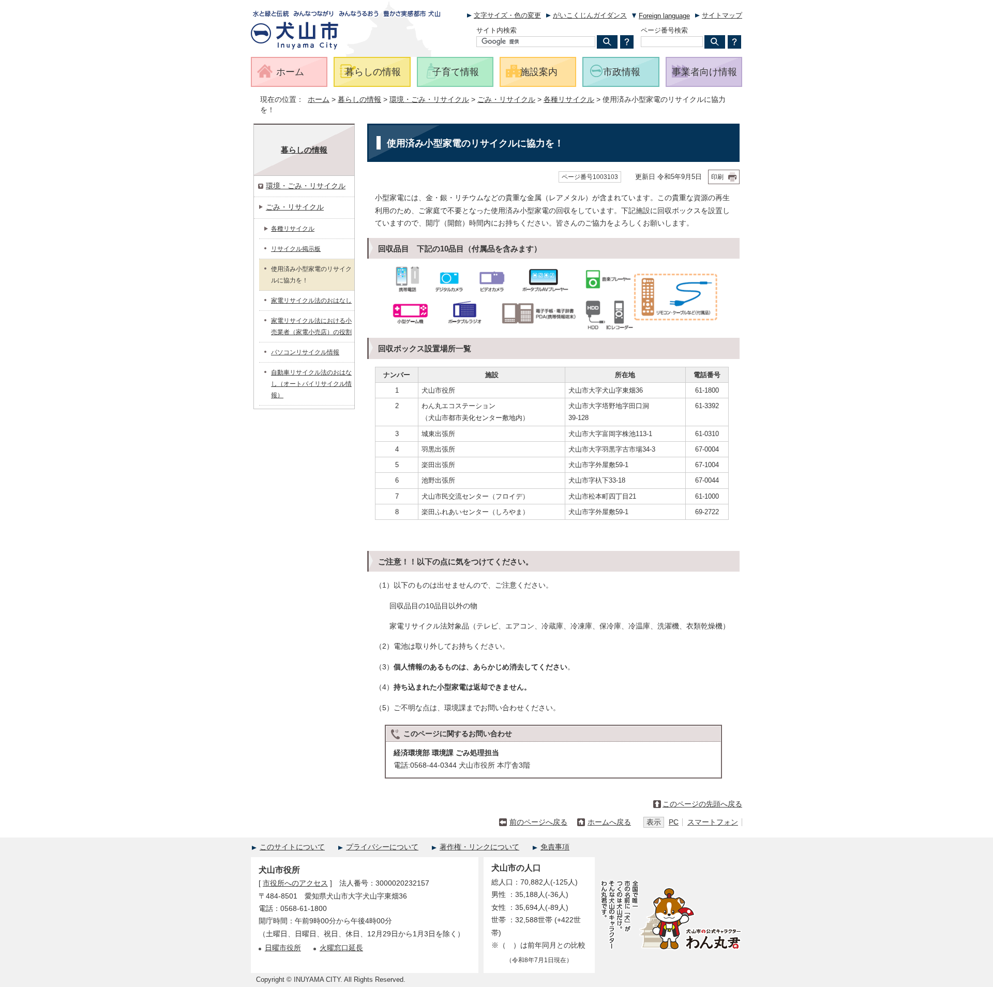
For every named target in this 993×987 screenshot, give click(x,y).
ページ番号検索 (664, 30)
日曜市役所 (283, 948)
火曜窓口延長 (341, 948)
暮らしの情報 (359, 99)
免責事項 (554, 847)
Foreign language (664, 16)
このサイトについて (292, 847)
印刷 (717, 177)
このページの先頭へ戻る (702, 804)
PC (674, 822)
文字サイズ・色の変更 (507, 15)
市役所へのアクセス (295, 883)
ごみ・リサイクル (506, 99)
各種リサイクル (569, 99)
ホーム (318, 99)
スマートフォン (712, 822)
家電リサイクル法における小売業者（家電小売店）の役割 (311, 326)
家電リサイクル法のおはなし (311, 300)
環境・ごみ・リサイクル (429, 99)
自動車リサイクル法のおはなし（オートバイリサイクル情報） (311, 384)
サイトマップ (722, 15)
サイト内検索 (496, 30)
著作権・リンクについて (479, 847)
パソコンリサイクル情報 (305, 352)
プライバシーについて (382, 847)
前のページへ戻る (538, 822)
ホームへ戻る (609, 822)
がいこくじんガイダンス (590, 15)
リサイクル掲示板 (296, 248)
